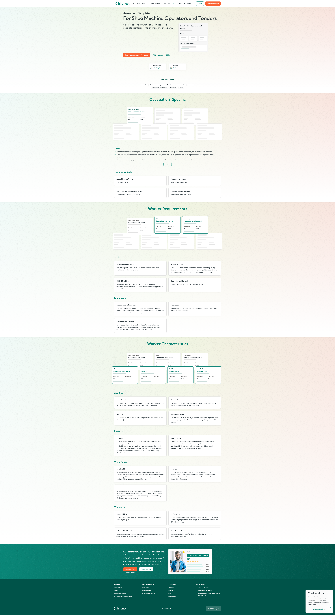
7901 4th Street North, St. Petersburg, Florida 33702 (209, 594)
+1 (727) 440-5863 (139, 4)
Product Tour (155, 4)
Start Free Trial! (213, 4)
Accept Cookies (319, 609)
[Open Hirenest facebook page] (217, 608)
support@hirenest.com (205, 590)
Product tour (118, 587)
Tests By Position (146, 590)
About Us (171, 587)
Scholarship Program (120, 593)
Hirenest (117, 584)
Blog (169, 593)
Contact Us (171, 590)
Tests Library (146, 569)
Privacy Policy (172, 596)
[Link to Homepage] (122, 3)
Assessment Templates (148, 593)
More (168, 164)
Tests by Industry (147, 584)
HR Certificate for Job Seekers (123, 596)
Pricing (179, 4)
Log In (200, 4)
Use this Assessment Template (136, 55)
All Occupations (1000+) (161, 55)
